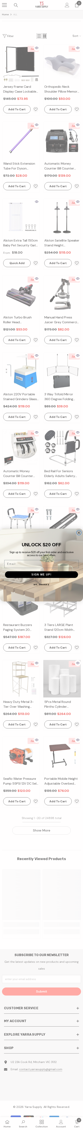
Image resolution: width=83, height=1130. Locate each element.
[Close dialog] (78, 532)
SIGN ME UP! (41, 574)
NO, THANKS (41, 585)
